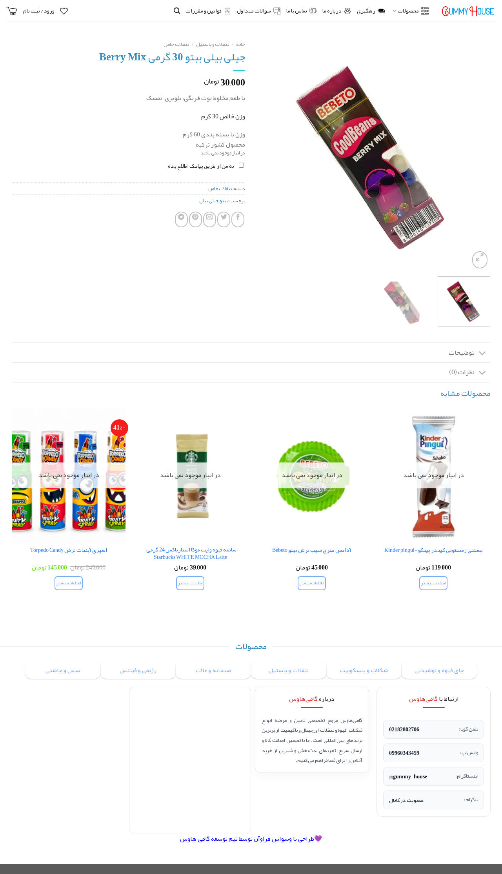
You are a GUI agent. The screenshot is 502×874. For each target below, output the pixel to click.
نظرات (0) (462, 372)
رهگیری (366, 10)
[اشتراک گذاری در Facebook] (237, 219)
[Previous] (476, 154)
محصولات (408, 10)
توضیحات (462, 352)
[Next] (266, 154)
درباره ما (332, 10)
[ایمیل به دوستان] (209, 219)
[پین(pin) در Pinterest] (195, 219)
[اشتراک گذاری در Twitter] (223, 219)
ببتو (223, 201)
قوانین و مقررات (204, 10)
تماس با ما (296, 10)
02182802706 (404, 729)
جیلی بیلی (208, 201)
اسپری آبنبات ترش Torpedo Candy (68, 550)
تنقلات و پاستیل (212, 44)
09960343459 (404, 753)
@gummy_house (408, 776)
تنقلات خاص (176, 44)
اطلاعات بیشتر (433, 583)
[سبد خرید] (12, 11)
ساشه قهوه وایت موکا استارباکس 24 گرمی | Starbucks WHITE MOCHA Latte (190, 553)
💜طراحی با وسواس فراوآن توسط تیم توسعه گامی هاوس (251, 838)
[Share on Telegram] (181, 219)
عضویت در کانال (406, 800)
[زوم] (479, 259)
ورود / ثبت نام (39, 10)
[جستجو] (177, 10)
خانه (240, 44)
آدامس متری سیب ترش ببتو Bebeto (311, 550)
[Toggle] (482, 353)
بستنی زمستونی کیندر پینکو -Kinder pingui (433, 550)
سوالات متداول (254, 10)
